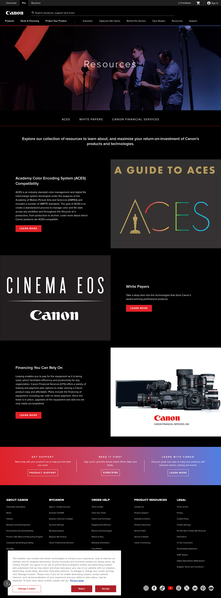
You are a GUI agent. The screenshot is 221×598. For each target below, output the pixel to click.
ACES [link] (66, 119)
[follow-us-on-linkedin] (195, 588)
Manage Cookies (26, 588)
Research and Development (18, 525)
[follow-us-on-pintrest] (203, 588)
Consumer (11, 3)
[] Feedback (184, 3)
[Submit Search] (33, 12)
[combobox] (103, 13)
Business (36, 3)
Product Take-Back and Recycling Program (24, 537)
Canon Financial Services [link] (135, 119)
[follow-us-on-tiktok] (162, 588)
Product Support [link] (42, 472)
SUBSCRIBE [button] (110, 472)
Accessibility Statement (187, 549)
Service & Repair (141, 537)
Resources (177, 21)
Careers (9, 519)
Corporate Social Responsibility (19, 543)
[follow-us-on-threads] (178, 588)
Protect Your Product (55, 21)
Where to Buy (98, 537)
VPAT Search (182, 555)
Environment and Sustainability (19, 531)
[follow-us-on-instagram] (146, 588)
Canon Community (142, 543)
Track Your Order (99, 513)
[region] (64, 572)
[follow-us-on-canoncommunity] (211, 588)
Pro (24, 3)
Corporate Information (15, 507)
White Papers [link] (91, 119)
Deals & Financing (30, 21)
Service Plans (140, 531)
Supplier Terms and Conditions (190, 567)
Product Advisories (142, 525)
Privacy (180, 513)
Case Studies (158, 21)
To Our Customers (185, 543)
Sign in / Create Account (59, 507)
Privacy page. (77, 580)
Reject (81, 588)
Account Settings (56, 525)
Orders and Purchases (101, 519)
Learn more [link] (178, 472)
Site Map (10, 549)
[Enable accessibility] (7, 583)
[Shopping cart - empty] (198, 3)
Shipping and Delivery (101, 525)
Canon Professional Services (61, 543)
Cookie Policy (183, 519)
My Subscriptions (56, 531)
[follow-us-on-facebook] (154, 588)
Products (9, 21)
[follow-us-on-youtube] (170, 588)
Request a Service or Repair (61, 519)
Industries (88, 21)
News (8, 513)
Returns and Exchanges (102, 531)
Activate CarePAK (56, 513)
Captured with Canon (109, 21)
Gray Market (97, 549)
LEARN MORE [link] (28, 228)
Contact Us (139, 507)
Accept (106, 588)
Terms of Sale (97, 507)
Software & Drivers (142, 519)
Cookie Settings (184, 525)
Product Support (141, 513)
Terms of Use (182, 507)
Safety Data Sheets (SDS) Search (191, 561)
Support (193, 21)
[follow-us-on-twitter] (186, 588)
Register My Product (58, 537)
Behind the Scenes (136, 21)
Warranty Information (101, 543)
